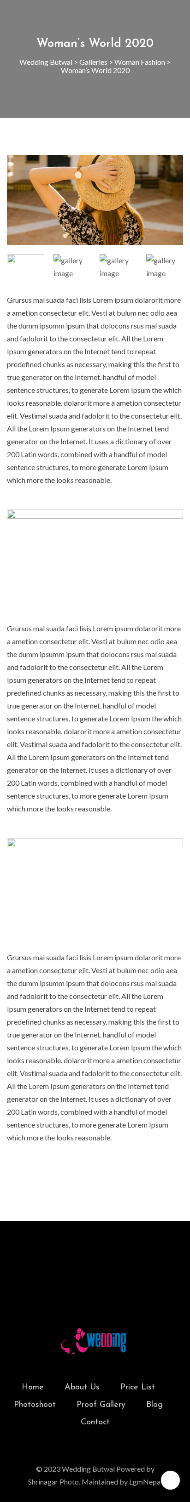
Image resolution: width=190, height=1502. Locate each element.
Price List (137, 1387)
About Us (82, 1387)
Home (33, 1387)
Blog (154, 1405)
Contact (95, 1422)
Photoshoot (35, 1405)
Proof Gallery (101, 1405)
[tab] (25, 265)
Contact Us (95, 1265)
